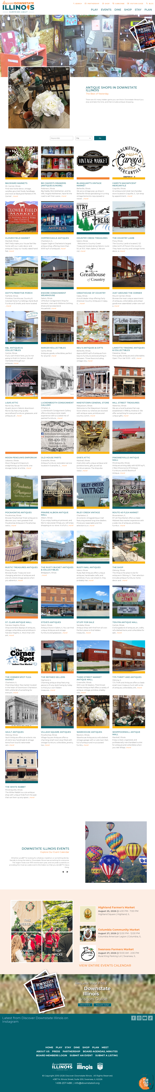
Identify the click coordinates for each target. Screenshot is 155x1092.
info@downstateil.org (87, 1083)
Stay (138, 9)
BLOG (150, 4)
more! (15, 196)
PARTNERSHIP (93, 4)
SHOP (107, 4)
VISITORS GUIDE (136, 4)
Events (106, 9)
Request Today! (102, 1005)
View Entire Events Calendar (105, 965)
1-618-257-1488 (64, 1083)
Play (94, 9)
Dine (117, 9)
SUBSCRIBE (119, 4)
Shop (128, 9)
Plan (148, 9)
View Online (85, 1005)
